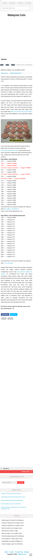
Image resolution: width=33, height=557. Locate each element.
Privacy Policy (19, 552)
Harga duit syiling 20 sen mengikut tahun (13, 523)
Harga (4, 318)
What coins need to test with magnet (21, 111)
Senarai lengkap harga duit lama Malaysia (13, 536)
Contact (11, 552)
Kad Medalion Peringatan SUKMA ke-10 (12, 541)
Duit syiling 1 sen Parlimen (11, 209)
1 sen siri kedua (8, 263)
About (6, 552)
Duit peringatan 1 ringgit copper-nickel (12, 538)
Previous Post (26, 471)
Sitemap (26, 552)
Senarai (10, 318)
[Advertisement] (16, 39)
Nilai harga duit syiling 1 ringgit (10, 530)
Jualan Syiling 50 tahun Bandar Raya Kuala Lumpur (13, 497)
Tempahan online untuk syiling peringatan (11, 493)
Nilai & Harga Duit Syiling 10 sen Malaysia (13, 520)
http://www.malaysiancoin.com (9, 150)
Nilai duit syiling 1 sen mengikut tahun (12, 533)
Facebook (5, 314)
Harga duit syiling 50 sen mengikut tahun (13, 525)
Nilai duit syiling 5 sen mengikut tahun (12, 528)
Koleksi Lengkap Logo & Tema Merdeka (10, 503)
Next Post (6, 468)
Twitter (14, 314)
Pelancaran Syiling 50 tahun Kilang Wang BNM (12, 500)
